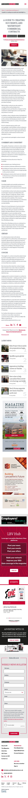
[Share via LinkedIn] (11, 325)
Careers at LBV (5, 756)
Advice (4, 36)
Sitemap (24, 783)
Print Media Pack (18, 748)
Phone (6, 703)
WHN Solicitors (21, 36)
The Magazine (5, 748)
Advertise (4, 751)
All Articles (19, 783)
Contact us (4, 758)
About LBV (4, 745)
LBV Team (4, 753)
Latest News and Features (12, 10)
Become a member (19, 763)
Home (3, 10)
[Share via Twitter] (14, 325)
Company (7, 682)
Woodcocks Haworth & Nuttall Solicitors (14, 39)
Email (6, 696)
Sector (6, 689)
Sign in (16, 766)
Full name (7, 668)
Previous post (5, 334)
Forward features (18, 753)
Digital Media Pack (19, 750)
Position (6, 675)
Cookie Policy (8, 783)
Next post (24, 334)
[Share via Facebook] (17, 325)
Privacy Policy (3, 783)
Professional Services (12, 36)
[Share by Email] (20, 325)
